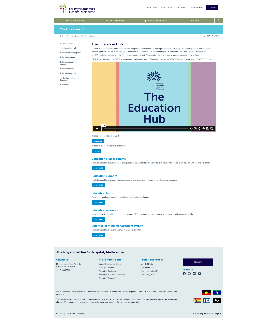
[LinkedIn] (195, 273)
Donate (212, 7)
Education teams (67, 69)
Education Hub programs (70, 53)
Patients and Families (115, 20)
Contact (184, 7)
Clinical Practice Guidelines (110, 264)
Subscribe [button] (97, 141)
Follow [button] (96, 151)
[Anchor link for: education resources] (90, 210)
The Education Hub (68, 48)
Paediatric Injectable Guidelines (112, 275)
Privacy (59, 313)
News (162, 7)
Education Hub (73, 36)
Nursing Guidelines (106, 268)
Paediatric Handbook (107, 271)
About (155, 7)
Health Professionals (75, 20)
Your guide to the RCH (150, 271)
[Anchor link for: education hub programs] (90, 158)
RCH (62, 36)
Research (195, 20)
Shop (177, 7)
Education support (67, 57)
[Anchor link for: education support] (90, 175)
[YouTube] (200, 273)
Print (207, 36)
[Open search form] (219, 20)
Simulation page (177, 55)
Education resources (68, 73)
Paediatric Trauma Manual (109, 278)
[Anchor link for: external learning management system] (90, 225)
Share (216, 36)
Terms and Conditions (76, 313)
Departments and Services (155, 20)
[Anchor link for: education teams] (90, 193)
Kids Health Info (147, 268)
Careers (170, 7)
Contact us (64, 85)
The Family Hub (147, 275)
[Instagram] (190, 273)
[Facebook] (185, 273)
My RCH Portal (196, 7)
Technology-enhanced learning (69, 79)
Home (148, 7)
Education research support (68, 63)
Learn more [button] (98, 168)
